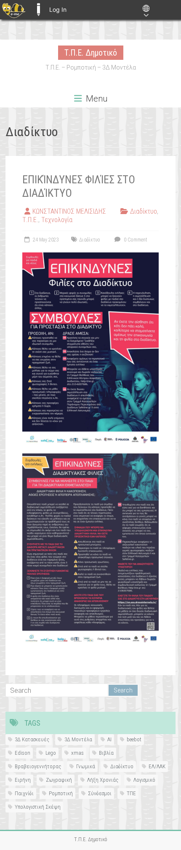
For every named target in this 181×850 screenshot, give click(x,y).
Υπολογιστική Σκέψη (38, 807)
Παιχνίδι (24, 793)
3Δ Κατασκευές (32, 739)
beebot (134, 739)
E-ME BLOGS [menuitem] (38, 9)
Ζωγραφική (59, 780)
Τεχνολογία (56, 220)
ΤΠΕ (131, 793)
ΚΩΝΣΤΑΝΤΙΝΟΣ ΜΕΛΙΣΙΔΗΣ (69, 211)
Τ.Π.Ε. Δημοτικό (90, 53)
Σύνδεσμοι (100, 793)
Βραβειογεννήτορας (38, 766)
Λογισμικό (144, 780)
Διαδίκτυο (143, 211)
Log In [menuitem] (58, 9)
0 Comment (134, 240)
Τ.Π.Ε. (30, 220)
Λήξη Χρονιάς (102, 780)
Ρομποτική (61, 793)
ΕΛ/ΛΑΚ (157, 766)
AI (109, 739)
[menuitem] (13, 9)
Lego (50, 753)
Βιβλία (106, 753)
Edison (22, 753)
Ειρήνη (23, 780)
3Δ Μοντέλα (78, 739)
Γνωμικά (85, 766)
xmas (77, 753)
